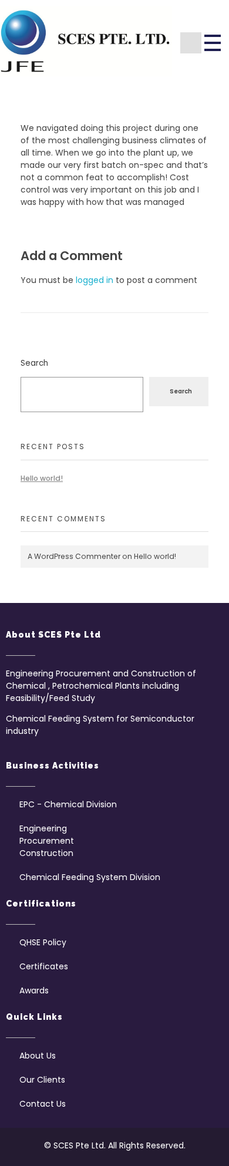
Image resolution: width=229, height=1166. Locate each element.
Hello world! (42, 478)
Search (34, 363)
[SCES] (86, 41)
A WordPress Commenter (74, 556)
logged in (96, 280)
